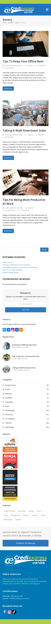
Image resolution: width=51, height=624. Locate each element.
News (7, 406)
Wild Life (18, 519)
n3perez (30, 66)
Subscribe (25, 310)
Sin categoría (10, 419)
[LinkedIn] (17, 329)
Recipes (26, 515)
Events (7, 389)
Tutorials (8, 423)
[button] (47, 10)
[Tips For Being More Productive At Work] (26, 182)
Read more (8, 88)
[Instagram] (12, 329)
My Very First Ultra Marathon (13, 270)
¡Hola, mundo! (7, 262)
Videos (43, 515)
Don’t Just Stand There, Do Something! (16, 265)
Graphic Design (9, 511)
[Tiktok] (14, 612)
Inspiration (42, 66)
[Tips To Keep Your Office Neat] (26, 44)
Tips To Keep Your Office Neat (23, 61)
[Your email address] (25, 304)
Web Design (9, 427)
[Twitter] (4, 329)
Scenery (35, 515)
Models (31, 511)
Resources (9, 414)
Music (39, 511)
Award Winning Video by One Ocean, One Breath (20, 267)
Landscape (22, 511)
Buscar (44, 250)
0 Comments (9, 68)
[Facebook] (8, 329)
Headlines (9, 398)
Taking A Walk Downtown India (24, 130)
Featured (41, 135)
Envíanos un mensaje (25, 543)
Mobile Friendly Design (11, 272)
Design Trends (10, 210)
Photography (10, 410)
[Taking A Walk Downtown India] (26, 113)
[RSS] (21, 329)
